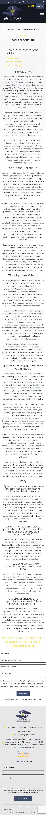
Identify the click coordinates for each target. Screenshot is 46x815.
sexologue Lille (14, 58)
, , (24, 727)
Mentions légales (23, 807)
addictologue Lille (15, 61)
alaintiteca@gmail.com (24, 734)
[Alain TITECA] (13, 20)
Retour (23, 35)
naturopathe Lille (15, 65)
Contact (40, 6)
